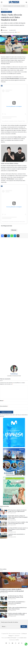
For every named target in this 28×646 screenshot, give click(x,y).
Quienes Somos (23, 637)
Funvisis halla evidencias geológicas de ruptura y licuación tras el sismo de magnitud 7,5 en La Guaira (17, 517)
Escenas (6, 9)
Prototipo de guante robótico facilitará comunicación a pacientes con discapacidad (12, 590)
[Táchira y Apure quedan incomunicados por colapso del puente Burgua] (3, 609)
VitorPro (17, 639)
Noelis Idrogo (5, 30)
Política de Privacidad (12, 637)
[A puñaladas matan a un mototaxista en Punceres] (3, 536)
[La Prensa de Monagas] (14, 2)
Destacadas (4, 11)
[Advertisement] (14, 301)
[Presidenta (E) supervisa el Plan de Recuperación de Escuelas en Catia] (3, 597)
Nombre (2, 400)
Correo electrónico (4, 406)
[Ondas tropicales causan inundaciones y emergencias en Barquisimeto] (3, 603)
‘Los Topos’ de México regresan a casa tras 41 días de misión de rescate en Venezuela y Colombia (18, 529)
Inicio (3, 9)
